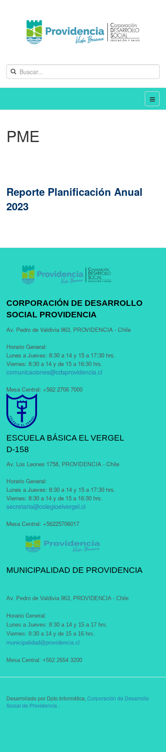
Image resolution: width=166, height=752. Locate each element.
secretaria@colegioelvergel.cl (46, 506)
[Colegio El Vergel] (83, 32)
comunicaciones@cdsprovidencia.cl (54, 372)
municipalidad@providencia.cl (43, 642)
